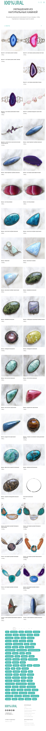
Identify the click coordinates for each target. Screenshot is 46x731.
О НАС (25, 707)
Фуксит (8, 693)
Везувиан (8, 641)
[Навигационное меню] (44, 2)
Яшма (34, 699)
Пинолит (24, 671)
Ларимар (8, 659)
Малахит (8, 662)
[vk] (13, 710)
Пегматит (8, 671)
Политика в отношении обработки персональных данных (30, 711)
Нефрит (23, 665)
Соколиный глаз (10, 684)
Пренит (16, 674)
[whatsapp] (11, 710)
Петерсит (23, 674)
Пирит (30, 671)
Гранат (26, 644)
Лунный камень (33, 659)
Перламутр (16, 671)
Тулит (13, 690)
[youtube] (8, 710)
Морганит (15, 662)
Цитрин (8, 699)
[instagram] (6, 710)
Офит (18, 668)
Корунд (30, 677)
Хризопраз (26, 696)
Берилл (17, 638)
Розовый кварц (29, 647)
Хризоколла (18, 696)
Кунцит (17, 656)
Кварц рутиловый (21, 650)
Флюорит (35, 690)
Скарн (23, 680)
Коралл (28, 653)
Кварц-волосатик (10, 650)
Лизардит (24, 659)
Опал (13, 668)
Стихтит (8, 687)
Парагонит (25, 668)
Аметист (16, 635)
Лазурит (31, 656)
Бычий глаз (30, 638)
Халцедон (14, 693)
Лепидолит (16, 659)
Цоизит (14, 699)
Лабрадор (24, 656)
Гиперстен (8, 644)
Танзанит (15, 687)
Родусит (24, 677)
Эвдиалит (28, 699)
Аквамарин (28, 632)
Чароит (21, 699)
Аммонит (30, 635)
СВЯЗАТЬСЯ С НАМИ (8, 721)
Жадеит (33, 644)
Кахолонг (15, 653)
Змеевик (15, 647)
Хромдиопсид (35, 696)
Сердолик (16, 680)
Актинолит (36, 632)
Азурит (21, 632)
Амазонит (8, 635)
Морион (23, 662)
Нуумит (29, 665)
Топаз (7, 690)
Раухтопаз (30, 674)
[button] (39, 2)
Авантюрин (14, 632)
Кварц (21, 647)
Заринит (8, 647)
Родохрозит (16, 677)
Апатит (36, 635)
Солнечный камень (21, 684)
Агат (7, 632)
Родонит (8, 677)
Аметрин (23, 635)
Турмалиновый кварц (34, 650)
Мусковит (8, 665)
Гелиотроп (22, 641)
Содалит (30, 680)
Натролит (16, 665)
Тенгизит (22, 687)
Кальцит (8, 653)
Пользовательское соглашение (29, 713)
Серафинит (8, 680)
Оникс (7, 668)
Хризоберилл (9, 696)
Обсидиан (36, 665)
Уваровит (27, 690)
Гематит (30, 641)
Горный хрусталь (18, 644)
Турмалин (20, 690)
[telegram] (9, 710)
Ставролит (31, 684)
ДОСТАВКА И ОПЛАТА (28, 708)
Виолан (15, 641)
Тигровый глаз (31, 687)
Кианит (22, 653)
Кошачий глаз (9, 656)
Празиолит (8, 674)
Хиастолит (31, 693)
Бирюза (23, 638)
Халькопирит (23, 693)
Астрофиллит (9, 638)
